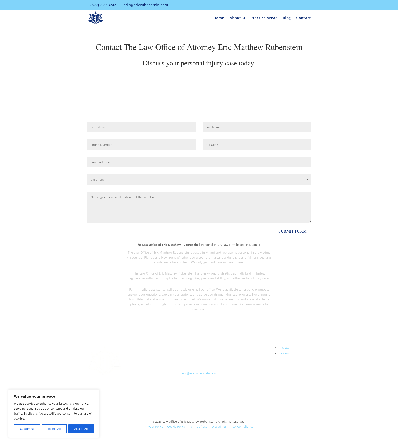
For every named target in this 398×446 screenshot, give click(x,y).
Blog (287, 18)
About (235, 18)
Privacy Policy (154, 426)
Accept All (81, 429)
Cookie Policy (176, 426)
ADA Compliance (242, 426)
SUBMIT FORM (292, 231)
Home (218, 18)
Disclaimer (219, 426)
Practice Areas (264, 18)
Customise (27, 429)
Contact (303, 18)
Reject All (54, 429)
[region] (54, 413)
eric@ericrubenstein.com (199, 373)
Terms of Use (198, 426)
